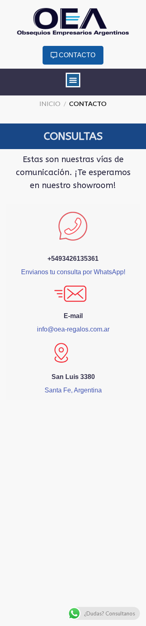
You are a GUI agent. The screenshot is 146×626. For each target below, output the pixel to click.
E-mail (73, 315)
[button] (73, 80)
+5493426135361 (73, 258)
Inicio (49, 103)
